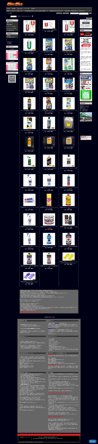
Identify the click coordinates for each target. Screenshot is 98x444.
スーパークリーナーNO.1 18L (68, 130)
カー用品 (8, 30)
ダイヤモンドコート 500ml (29, 168)
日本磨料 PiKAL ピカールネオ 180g (49, 246)
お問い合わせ (20, 8)
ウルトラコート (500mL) (68, 33)
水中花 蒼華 (9, 43)
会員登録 (33, 8)
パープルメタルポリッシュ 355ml (49, 168)
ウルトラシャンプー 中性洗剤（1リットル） (29, 51)
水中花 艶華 (9, 42)
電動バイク (9, 22)
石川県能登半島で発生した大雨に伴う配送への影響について (36, 11)
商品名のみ (19, 16)
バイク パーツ (9, 26)
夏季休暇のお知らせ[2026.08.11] (56, 11)
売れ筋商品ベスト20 (11, 37)
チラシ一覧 (27, 8)
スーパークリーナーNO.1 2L (49, 146)
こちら (85, 24)
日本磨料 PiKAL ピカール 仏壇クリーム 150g (68, 226)
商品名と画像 (24, 16)
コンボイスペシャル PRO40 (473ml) (49, 130)
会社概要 (13, 8)
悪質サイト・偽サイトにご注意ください (15, 11)
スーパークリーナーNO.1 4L (68, 146)
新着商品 (8, 35)
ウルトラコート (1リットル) (29, 33)
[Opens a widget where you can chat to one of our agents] (93, 441)
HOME (8, 8)
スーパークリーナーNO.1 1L (29, 149)
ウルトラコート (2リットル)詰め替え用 (49, 29)
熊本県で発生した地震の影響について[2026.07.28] (74, 11)
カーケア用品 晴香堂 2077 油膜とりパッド (29, 91)
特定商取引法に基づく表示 (49, 317)
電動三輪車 (9, 24)
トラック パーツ (10, 28)
